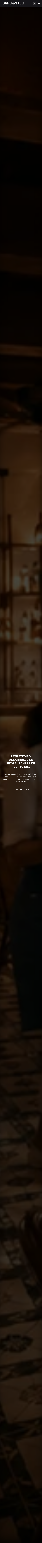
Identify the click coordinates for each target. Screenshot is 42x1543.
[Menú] (38, 3)
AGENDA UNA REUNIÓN (21, 790)
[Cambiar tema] (34, 3)
